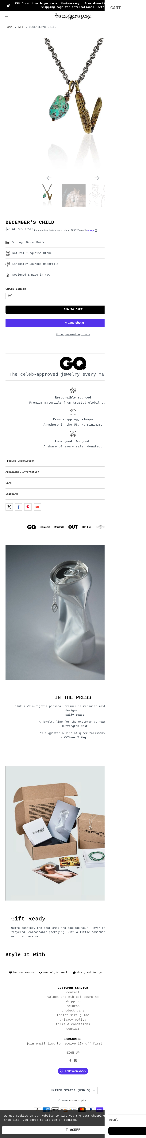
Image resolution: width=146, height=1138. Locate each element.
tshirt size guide (73, 1015)
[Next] (97, 178)
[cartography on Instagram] (75, 1061)
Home (9, 27)
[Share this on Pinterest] (28, 507)
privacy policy (73, 1020)
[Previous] (49, 178)
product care (73, 1010)
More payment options (73, 334)
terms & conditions (73, 1024)
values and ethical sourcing (73, 997)
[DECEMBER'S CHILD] (73, 105)
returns (73, 1006)
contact (73, 992)
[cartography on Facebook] (70, 1061)
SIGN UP (73, 1053)
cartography (77, 1100)
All (20, 27)
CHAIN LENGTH (16, 289)
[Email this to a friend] (37, 507)
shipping (73, 1001)
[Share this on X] (9, 507)
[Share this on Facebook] (18, 507)
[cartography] (73, 16)
